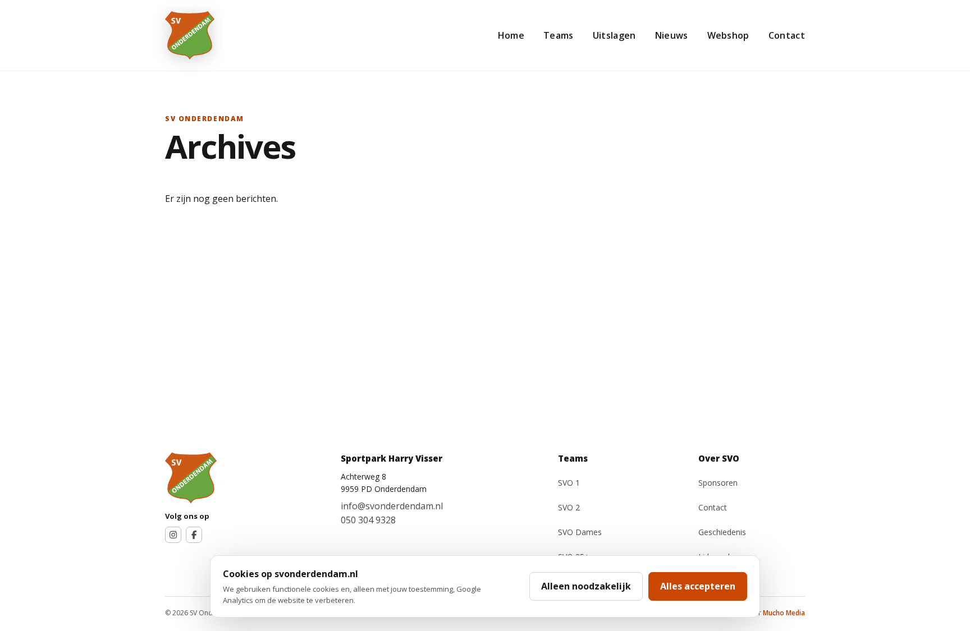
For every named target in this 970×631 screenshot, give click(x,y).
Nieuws (671, 35)
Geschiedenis (722, 532)
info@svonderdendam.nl (392, 506)
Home (511, 35)
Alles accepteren (697, 586)
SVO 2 (569, 507)
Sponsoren (718, 482)
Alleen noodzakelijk (586, 586)
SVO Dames (580, 532)
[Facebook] (194, 535)
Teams (558, 35)
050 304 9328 (368, 520)
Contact (786, 35)
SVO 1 (569, 482)
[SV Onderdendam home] (189, 35)
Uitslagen (614, 35)
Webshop (728, 35)
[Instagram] (173, 535)
